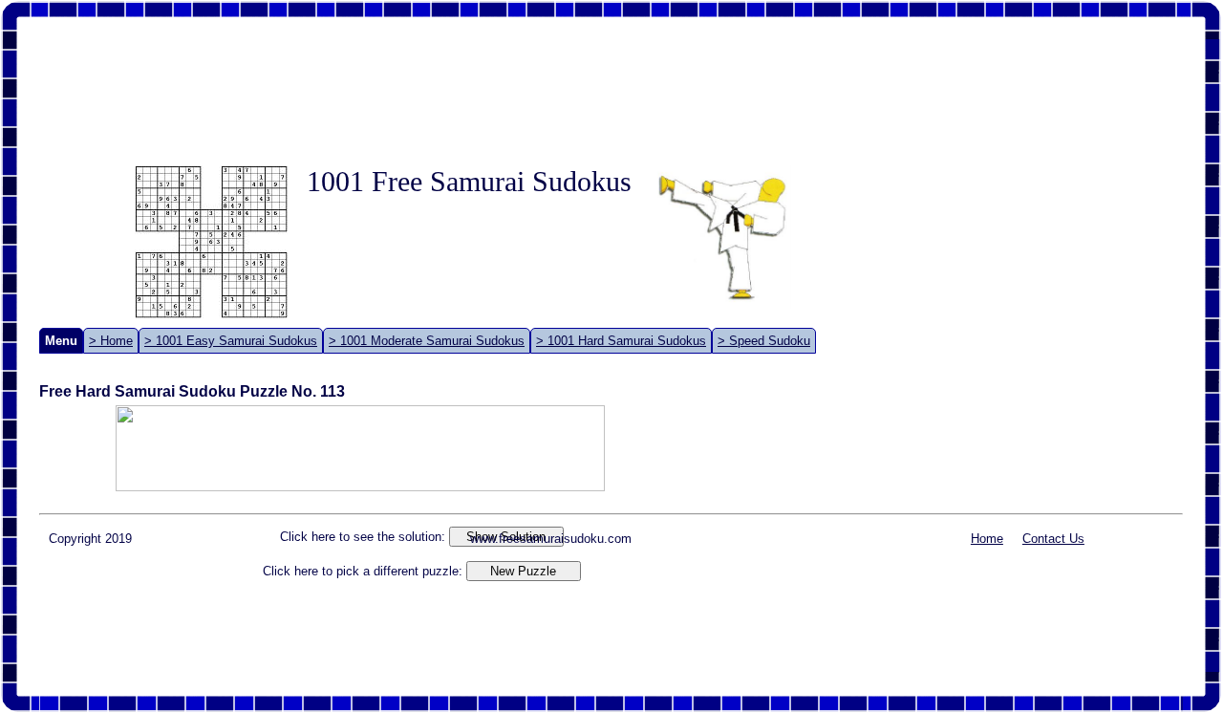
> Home (111, 341)
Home (987, 538)
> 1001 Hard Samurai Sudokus (621, 341)
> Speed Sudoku (764, 341)
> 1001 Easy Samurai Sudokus (230, 341)
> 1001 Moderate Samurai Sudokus (427, 341)
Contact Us (1053, 538)
